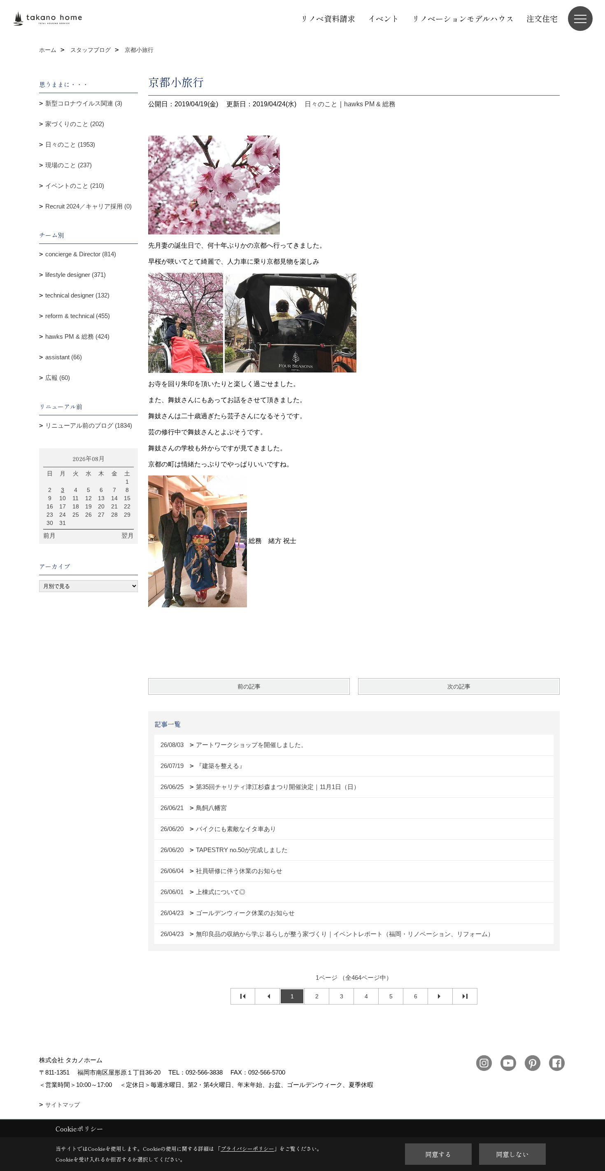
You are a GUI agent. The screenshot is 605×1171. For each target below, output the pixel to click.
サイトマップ (62, 1104)
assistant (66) (63, 357)
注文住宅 (542, 18)
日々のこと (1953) (70, 144)
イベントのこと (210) (74, 185)
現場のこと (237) (68, 165)
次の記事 (458, 686)
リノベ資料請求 (327, 18)
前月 (49, 535)
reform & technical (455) (77, 315)
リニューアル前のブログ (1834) (88, 425)
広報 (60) (57, 377)
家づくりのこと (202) (74, 123)
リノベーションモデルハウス (463, 18)
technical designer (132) (77, 295)
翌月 (127, 535)
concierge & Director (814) (80, 254)
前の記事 (249, 686)
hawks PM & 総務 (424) (77, 336)
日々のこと (321, 104)
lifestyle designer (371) (75, 274)
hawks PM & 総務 (370, 104)
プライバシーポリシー (247, 1148)
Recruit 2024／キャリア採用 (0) (88, 206)
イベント (383, 18)
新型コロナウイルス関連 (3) (83, 103)
